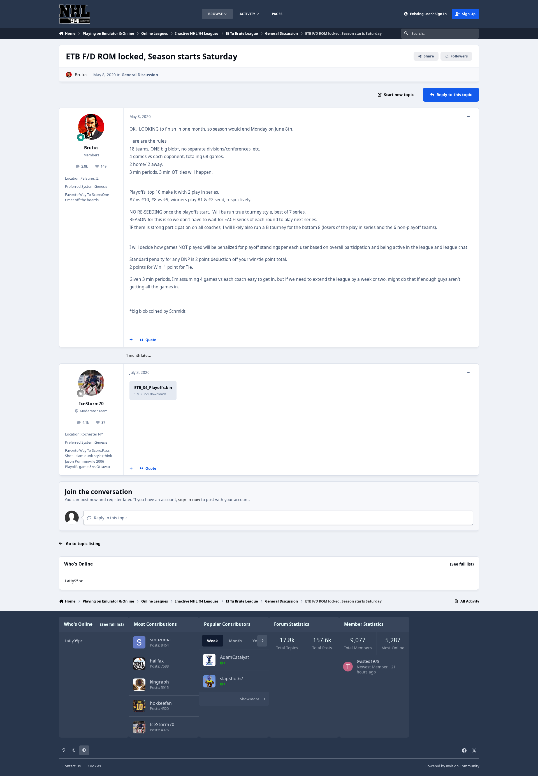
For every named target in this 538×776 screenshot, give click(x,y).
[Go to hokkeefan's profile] (139, 706)
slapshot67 (231, 678)
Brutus (81, 74)
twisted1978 (368, 661)
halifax (157, 661)
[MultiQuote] (131, 339)
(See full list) (462, 564)
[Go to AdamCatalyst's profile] (209, 660)
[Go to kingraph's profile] (139, 684)
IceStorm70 (91, 404)
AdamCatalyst (234, 657)
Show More (250, 699)
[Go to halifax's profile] (139, 663)
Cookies (94, 766)
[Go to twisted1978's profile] (348, 666)
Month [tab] (235, 640)
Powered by (452, 766)
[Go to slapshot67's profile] (209, 681)
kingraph (159, 682)
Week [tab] (212, 640)
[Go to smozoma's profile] (139, 642)
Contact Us (71, 766)
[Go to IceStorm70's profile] (91, 383)
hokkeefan (161, 703)
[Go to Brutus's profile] (69, 75)
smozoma (160, 639)
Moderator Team (93, 411)
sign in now (189, 499)
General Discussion (140, 74)
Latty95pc (74, 580)
